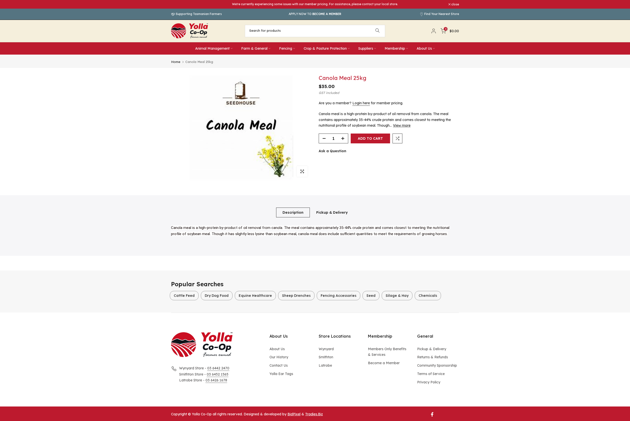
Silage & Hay (397, 295)
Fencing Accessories (338, 295)
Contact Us (278, 365)
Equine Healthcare (255, 295)
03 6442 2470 (218, 368)
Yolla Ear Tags (281, 374)
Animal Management (212, 48)
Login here (361, 103)
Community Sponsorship (437, 365)
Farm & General (254, 48)
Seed (371, 295)
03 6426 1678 (216, 380)
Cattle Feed (184, 295)
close (177, 4)
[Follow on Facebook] (432, 414)
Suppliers (365, 48)
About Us (424, 48)
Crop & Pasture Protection (325, 48)
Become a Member (384, 363)
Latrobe (325, 365)
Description (293, 212)
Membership (395, 48)
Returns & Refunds (432, 357)
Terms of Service (431, 374)
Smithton (326, 357)
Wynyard (326, 349)
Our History (278, 357)
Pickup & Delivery (332, 212)
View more (401, 125)
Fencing (285, 48)
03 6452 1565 (217, 374)
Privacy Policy (428, 382)
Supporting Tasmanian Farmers (198, 14)
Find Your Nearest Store (441, 14)
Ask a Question (332, 151)
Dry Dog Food (217, 295)
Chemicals (428, 295)
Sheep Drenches (296, 295)
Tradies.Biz (314, 414)
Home (175, 61)
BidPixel (293, 414)
